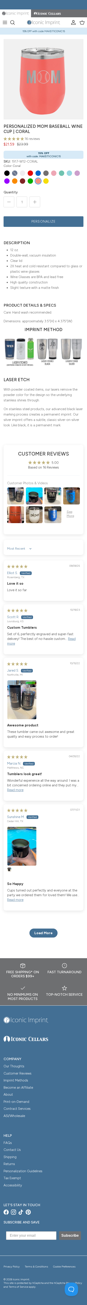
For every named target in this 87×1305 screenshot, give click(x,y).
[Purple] (7, 181)
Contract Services (17, 1109)
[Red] (30, 173)
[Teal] (61, 173)
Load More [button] (43, 933)
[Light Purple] (77, 173)
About (8, 1095)
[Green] (30, 181)
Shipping (10, 1157)
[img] (17, 566)
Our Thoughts (14, 1066)
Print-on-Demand (16, 1102)
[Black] (7, 173)
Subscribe (70, 1235)
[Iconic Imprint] (43, 22)
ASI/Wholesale (14, 1116)
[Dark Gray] (46, 173)
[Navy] (14, 173)
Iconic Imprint (21, 1279)
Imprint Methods (16, 1080)
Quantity (11, 192)
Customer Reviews (17, 1073)
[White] (22, 173)
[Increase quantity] (34, 202)
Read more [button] (15, 790)
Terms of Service (18, 1286)
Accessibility (13, 1185)
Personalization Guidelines (23, 1171)
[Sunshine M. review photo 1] (43, 846)
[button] (14, 139)
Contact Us (12, 1150)
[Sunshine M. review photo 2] (12, 872)
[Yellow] (46, 181)
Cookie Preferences (64, 1266)
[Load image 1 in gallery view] (43, 79)
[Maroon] (22, 181)
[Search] (15, 22)
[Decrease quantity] (9, 202)
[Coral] (38, 181)
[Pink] (53, 173)
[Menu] (5, 22)
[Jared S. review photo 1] (43, 699)
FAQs (8, 1143)
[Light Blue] (69, 173)
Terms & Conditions (36, 1266)
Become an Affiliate (18, 1088)
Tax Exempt (12, 1178)
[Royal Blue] (38, 173)
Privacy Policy (12, 1266)
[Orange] (14, 181)
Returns (9, 1164)
